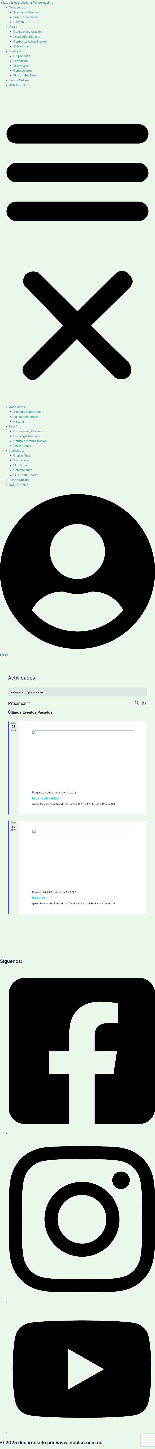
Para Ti (13, 27)
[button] (77, 248)
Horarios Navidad (45, 798)
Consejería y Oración (27, 31)
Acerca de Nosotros (27, 12)
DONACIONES (18, 85)
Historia (18, 22)
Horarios (38, 897)
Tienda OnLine (19, 80)
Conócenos (17, 7)
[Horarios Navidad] (83, 759)
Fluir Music (20, 66)
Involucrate (16, 51)
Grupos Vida (21, 56)
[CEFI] (77, 650)
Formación (20, 61)
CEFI (4, 655)
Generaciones (22, 70)
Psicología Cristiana (26, 37)
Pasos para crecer (25, 17)
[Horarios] (83, 858)
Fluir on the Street (25, 75)
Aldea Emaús (22, 46)
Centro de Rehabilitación (30, 41)
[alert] (77, 692)
